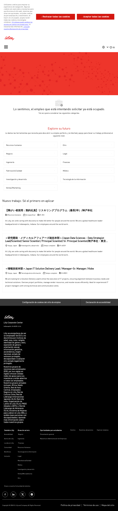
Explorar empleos (103, 430)
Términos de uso (91, 505)
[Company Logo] (9, 38)
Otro (19, 478)
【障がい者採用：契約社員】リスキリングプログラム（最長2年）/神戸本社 (49, 210)
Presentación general (47, 434)
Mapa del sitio (108, 505)
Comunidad (8, 447)
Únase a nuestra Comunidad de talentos (17, 486)
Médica (20, 465)
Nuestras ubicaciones (86, 430)
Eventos (72, 430)
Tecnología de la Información (27, 452)
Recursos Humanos (24, 447)
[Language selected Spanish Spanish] (105, 47)
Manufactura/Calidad (24, 460)
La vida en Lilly (9, 443)
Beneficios (7, 452)
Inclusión (7, 456)
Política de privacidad (70, 505)
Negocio (20, 434)
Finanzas (21, 443)
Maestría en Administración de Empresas (53, 438)
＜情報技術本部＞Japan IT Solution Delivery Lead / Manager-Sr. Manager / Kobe (49, 268)
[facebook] (5, 494)
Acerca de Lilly (8, 438)
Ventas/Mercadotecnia (25, 474)
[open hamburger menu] (6, 47)
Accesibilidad (8, 434)
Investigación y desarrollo (26, 469)
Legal (19, 456)
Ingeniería (21, 438)
